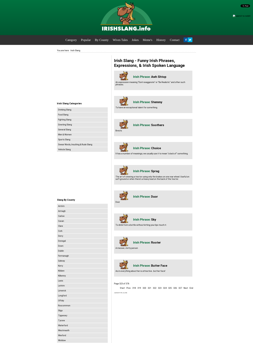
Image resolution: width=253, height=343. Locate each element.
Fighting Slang (64, 119)
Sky (153, 219)
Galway (61, 261)
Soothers (157, 125)
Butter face (159, 265)
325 (170, 288)
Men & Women (65, 134)
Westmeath (63, 330)
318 (134, 288)
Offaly (61, 300)
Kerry (60, 266)
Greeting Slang (65, 124)
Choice (156, 148)
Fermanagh (63, 256)
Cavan (61, 221)
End (191, 288)
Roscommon (64, 305)
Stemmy (156, 102)
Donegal (62, 241)
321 (149, 288)
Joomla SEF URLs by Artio (120, 292)
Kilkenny (62, 276)
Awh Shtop (158, 77)
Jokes (135, 40)
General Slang (64, 129)
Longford (62, 295)
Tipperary (62, 315)
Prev (128, 288)
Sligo (60, 310)
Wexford (62, 335)
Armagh (62, 211)
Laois (60, 281)
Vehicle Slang (64, 149)
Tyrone (61, 320)
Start (122, 288)
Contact (175, 40)
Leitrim (61, 285)
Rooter (156, 242)
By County (102, 40)
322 (154, 288)
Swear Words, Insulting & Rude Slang (75, 144)
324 (165, 288)
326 (175, 288)
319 (139, 288)
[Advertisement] (81, 78)
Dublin (61, 251)
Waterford (63, 325)
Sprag (155, 171)
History (161, 40)
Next (186, 288)
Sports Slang (64, 139)
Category (71, 40)
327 (180, 288)
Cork (60, 231)
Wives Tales (120, 40)
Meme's (147, 40)
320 (144, 288)
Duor (154, 196)
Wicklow (62, 340)
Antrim (61, 206)
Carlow (61, 216)
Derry (60, 236)
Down (60, 246)
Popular (86, 40)
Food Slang (63, 115)
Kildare (61, 271)
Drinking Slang (64, 110)
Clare (60, 226)
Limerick (62, 290)
